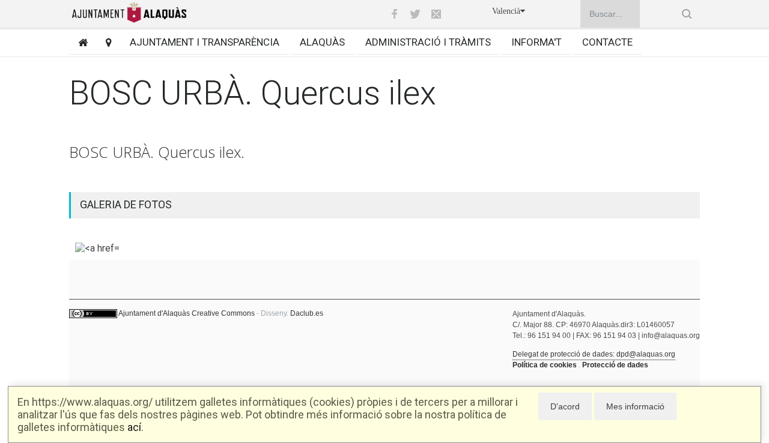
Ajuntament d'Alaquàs (154, 313)
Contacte (607, 42)
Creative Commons (223, 313)
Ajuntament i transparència (204, 42)
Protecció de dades (615, 365)
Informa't (536, 42)
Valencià (506, 11)
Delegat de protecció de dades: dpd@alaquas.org (593, 354)
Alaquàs (322, 42)
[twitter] (415, 14)
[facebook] (394, 14)
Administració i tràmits (428, 42)
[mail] (436, 14)
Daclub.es (306, 313)
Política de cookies (544, 365)
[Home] (78, 42)
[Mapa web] (104, 42)
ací (134, 427)
